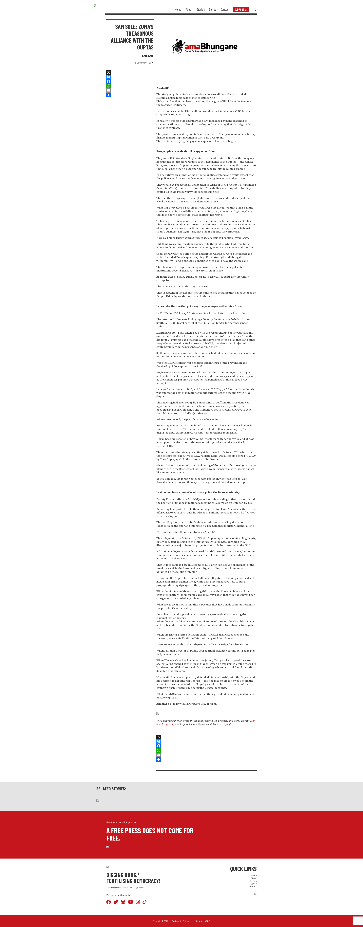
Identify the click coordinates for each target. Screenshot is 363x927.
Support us (241, 9)
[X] (130, 72)
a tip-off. (226, 724)
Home (178, 9)
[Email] (130, 90)
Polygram (187, 921)
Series (212, 9)
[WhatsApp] (130, 86)
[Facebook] (130, 81)
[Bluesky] (130, 77)
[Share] (130, 95)
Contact (225, 9)
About (189, 9)
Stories (201, 9)
